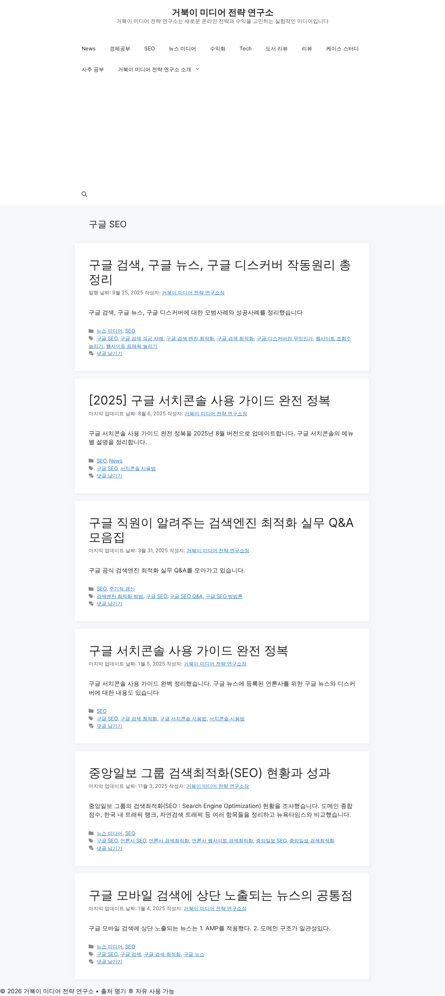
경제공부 (120, 48)
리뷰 (307, 48)
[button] (84, 194)
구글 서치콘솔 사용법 (183, 718)
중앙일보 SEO (271, 840)
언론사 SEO (133, 840)
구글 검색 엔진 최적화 (190, 338)
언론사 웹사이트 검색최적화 (222, 840)
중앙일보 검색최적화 (311, 840)
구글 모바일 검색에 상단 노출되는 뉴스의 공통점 (221, 895)
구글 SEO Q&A (186, 596)
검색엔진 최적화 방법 (120, 596)
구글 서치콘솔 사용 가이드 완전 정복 (189, 650)
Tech (246, 48)
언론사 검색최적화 (169, 840)
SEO (149, 48)
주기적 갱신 (122, 588)
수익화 (218, 48)
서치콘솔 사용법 (138, 468)
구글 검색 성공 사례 (141, 338)
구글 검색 (130, 954)
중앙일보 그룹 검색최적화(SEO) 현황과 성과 (210, 772)
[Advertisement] (222, 132)
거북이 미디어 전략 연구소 (223, 12)
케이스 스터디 (342, 48)
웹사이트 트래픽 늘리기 (131, 346)
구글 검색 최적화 (235, 338)
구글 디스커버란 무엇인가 (285, 338)
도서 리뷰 (277, 48)
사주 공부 (93, 69)
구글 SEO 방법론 (224, 596)
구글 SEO (107, 338)
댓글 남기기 (109, 353)
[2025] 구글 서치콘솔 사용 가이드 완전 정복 (210, 400)
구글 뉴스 (194, 954)
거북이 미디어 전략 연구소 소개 (154, 69)
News (89, 48)
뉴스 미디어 (182, 48)
